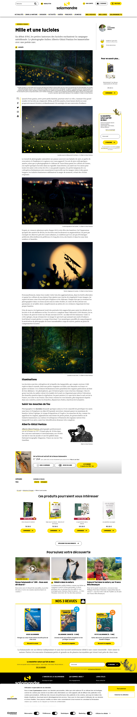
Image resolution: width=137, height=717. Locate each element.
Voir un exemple (110, 130)
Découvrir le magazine (68, 643)
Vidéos (60, 15)
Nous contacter (100, 680)
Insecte (36, 482)
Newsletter (46, 3)
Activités (52, 15)
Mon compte (88, 3)
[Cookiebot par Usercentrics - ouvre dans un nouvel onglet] (12, 713)
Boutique (116, 3)
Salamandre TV (116, 15)
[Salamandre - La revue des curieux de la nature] (67, 5)
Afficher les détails (102, 713)
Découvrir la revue (32, 643)
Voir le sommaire (45, 465)
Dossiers (43, 15)
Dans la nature (31, 15)
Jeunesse (77, 15)
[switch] (54, 713)
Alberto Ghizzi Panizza (30, 429)
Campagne (44, 482)
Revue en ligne (67, 465)
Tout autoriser (121, 688)
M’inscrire (109, 142)
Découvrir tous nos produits (67, 543)
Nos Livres (103, 15)
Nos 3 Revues (91, 15)
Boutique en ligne (47, 680)
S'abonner (101, 3)
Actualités (19, 15)
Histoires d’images (22, 24)
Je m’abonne (87, 465)
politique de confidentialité (94, 669)
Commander (108, 93)
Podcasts (68, 15)
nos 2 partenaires (36, 690)
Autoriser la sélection (121, 694)
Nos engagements (74, 680)
